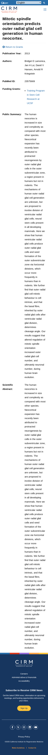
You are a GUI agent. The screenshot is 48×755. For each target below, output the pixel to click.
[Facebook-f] (12, 727)
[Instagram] (24, 727)
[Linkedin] (29, 727)
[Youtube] (35, 727)
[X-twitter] (18, 727)
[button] (44, 3)
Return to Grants (14, 47)
